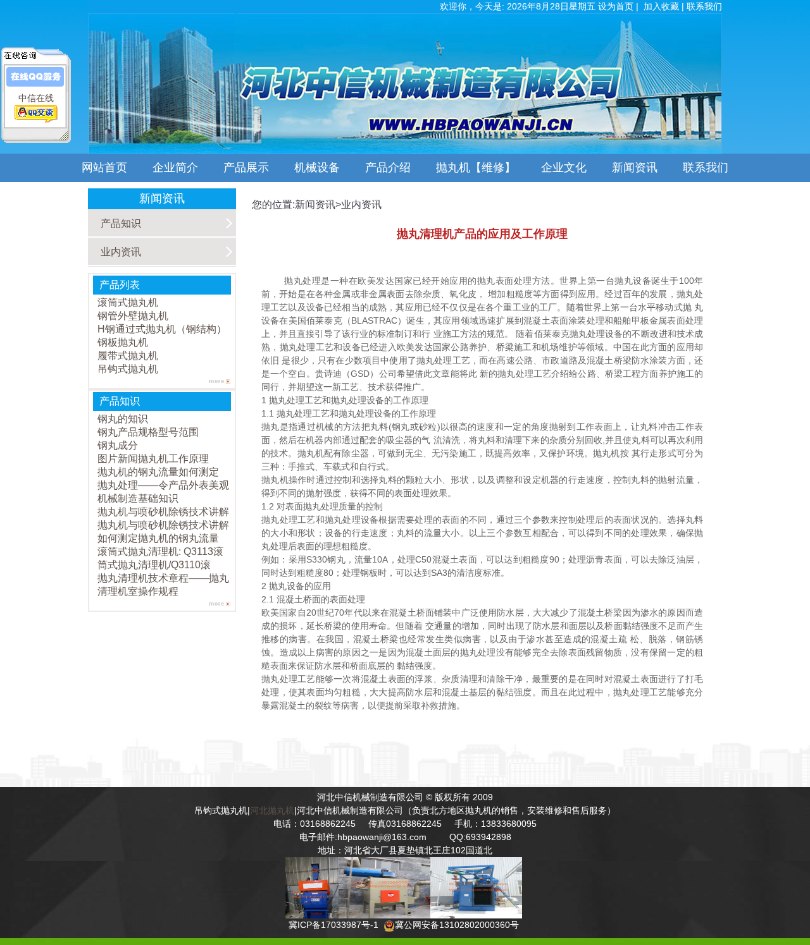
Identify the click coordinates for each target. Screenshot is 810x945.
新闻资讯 (634, 167)
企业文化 (564, 167)
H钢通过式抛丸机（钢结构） (162, 329)
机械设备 (317, 167)
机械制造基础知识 (137, 498)
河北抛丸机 (272, 810)
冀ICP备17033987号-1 (333, 925)
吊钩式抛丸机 (127, 368)
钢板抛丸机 (122, 342)
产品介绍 (388, 167)
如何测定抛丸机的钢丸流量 (158, 538)
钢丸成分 (117, 445)
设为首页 (617, 6)
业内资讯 (121, 252)
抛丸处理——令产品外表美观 (163, 485)
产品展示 (246, 167)
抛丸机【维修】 (476, 167)
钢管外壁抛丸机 (132, 315)
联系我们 (711, 167)
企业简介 (175, 167)
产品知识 (121, 223)
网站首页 (104, 167)
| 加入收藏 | (661, 6)
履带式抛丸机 (127, 355)
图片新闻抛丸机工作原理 (153, 458)
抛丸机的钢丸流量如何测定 (158, 471)
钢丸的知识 (122, 418)
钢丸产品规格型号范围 (148, 432)
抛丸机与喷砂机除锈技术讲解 (163, 511)
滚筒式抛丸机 (127, 302)
